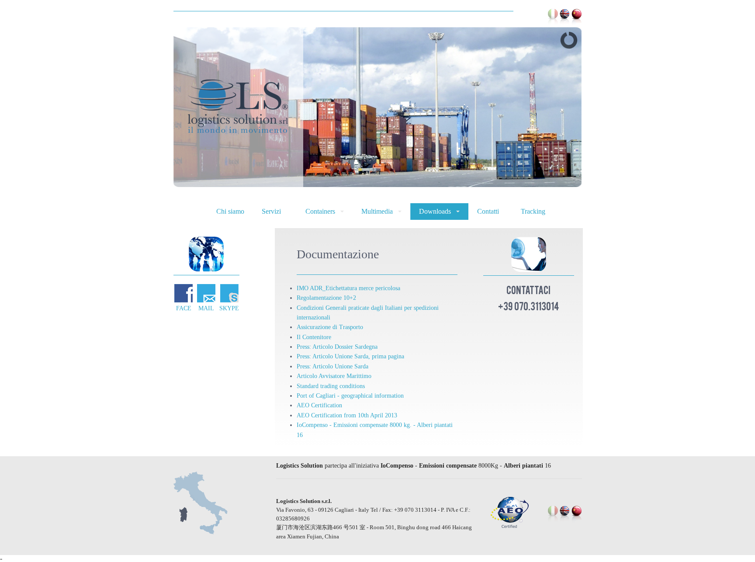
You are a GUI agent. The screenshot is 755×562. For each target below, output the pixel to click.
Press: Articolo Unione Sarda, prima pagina (350, 356)
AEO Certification (319, 405)
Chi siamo (230, 211)
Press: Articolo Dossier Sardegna (337, 346)
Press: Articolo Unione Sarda (332, 366)
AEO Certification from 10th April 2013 (347, 415)
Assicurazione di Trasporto (330, 327)
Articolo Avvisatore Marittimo (334, 376)
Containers (320, 211)
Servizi (271, 211)
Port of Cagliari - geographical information (350, 395)
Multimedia (377, 211)
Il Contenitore (314, 337)
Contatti (488, 211)
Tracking (533, 211)
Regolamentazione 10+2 (326, 298)
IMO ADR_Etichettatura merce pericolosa (348, 288)
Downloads (435, 211)
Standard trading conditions (331, 386)
